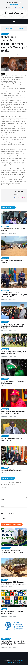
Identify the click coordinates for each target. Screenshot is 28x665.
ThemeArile (17, 662)
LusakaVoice (14, 13)
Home (3, 27)
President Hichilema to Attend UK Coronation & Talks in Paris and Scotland (12, 326)
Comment (3, 487)
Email (2, 506)
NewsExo (10, 662)
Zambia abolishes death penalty (11, 470)
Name (2, 499)
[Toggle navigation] (14, 21)
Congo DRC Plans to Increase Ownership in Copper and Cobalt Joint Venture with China (14, 294)
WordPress (21, 660)
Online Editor (4, 54)
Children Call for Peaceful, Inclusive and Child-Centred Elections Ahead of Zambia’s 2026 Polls (13, 643)
